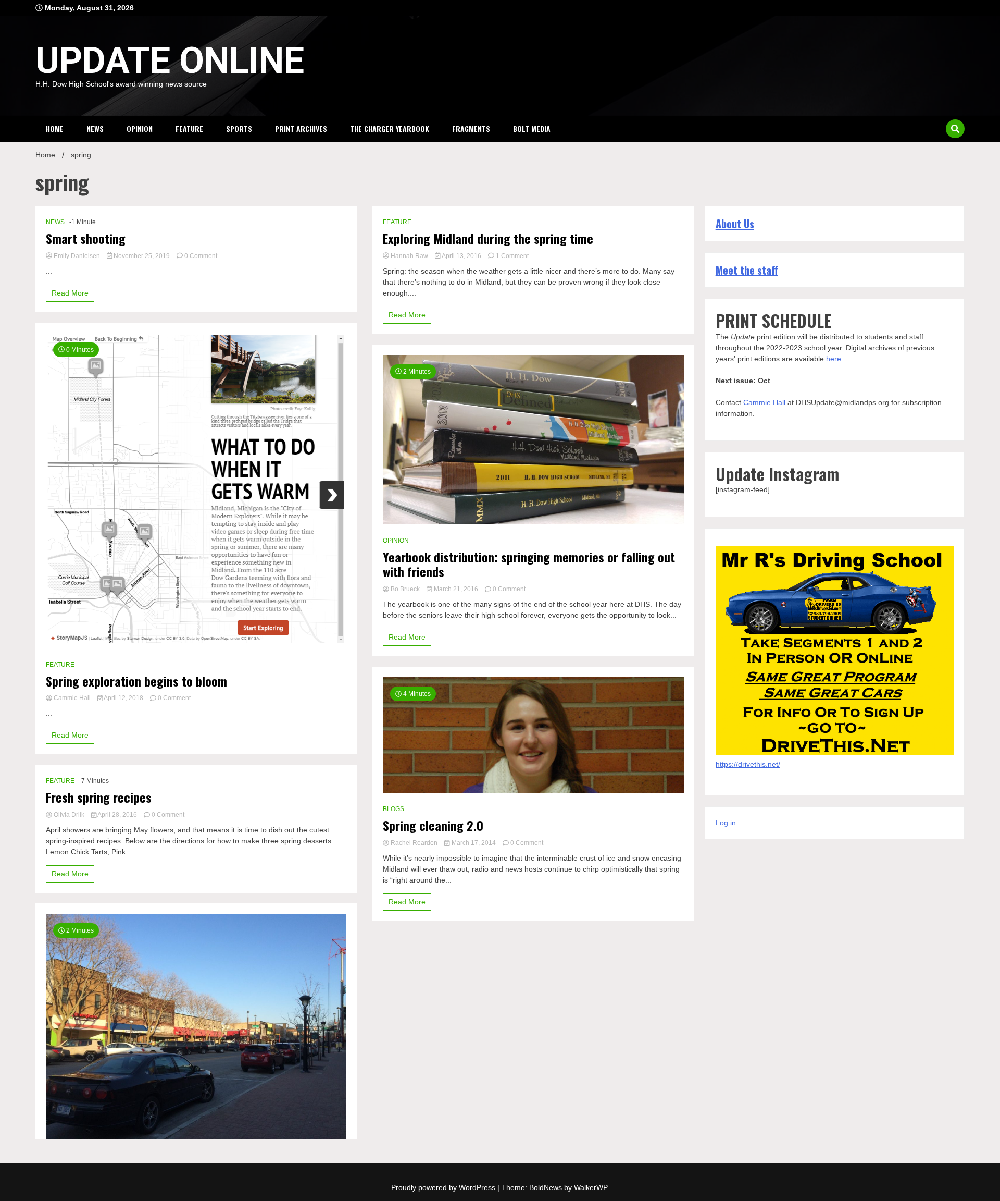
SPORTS (239, 128)
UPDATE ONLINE (169, 60)
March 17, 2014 (473, 843)
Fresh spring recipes (99, 797)
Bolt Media (532, 128)
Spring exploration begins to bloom (136, 681)
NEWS (95, 128)
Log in (726, 822)
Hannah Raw (409, 256)
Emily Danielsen (77, 256)
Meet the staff (747, 270)
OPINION (140, 128)
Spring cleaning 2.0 (433, 825)
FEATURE (189, 128)
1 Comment (512, 256)
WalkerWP (590, 1187)
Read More (70, 293)
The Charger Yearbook (389, 128)
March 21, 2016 (456, 589)
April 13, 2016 (462, 256)
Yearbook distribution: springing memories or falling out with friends (529, 564)
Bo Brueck (405, 589)
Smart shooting (86, 238)
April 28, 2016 (117, 814)
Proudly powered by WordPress (444, 1187)
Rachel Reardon (414, 843)
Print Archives (301, 128)
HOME (55, 128)
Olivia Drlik (69, 814)
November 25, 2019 (141, 256)
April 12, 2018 (124, 698)
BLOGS (393, 809)
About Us (735, 223)
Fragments (471, 128)
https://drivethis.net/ (748, 764)
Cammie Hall (72, 698)
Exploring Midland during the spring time (488, 238)
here (833, 358)
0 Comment (200, 256)
